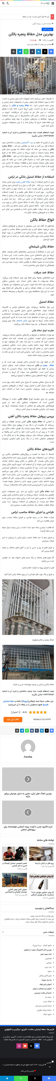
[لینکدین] (38, 51)
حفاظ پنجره (48, 365)
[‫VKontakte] (32, 731)
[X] (44, 51)
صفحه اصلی (47, 23)
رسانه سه (48, 997)
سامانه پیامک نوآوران (44, 1010)
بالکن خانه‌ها (22, 320)
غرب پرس (48, 967)
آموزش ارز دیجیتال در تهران (42, 988)
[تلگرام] (19, 51)
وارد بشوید (34, 916)
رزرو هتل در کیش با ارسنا (44, 863)
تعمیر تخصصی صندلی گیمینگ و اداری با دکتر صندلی (14, 864)
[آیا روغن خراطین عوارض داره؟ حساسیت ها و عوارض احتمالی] (41, 881)
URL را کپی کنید (13, 719)
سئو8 (49, 971)
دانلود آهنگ (47, 1014)
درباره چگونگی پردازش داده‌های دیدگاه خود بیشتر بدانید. (29, 920)
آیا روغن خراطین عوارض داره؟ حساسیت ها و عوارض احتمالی (42, 893)
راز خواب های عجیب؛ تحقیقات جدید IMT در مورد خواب (29, 16)
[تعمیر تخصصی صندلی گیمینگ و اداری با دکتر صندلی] (14, 854)
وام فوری (48, 958)
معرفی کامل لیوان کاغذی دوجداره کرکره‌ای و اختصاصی (16, 890)
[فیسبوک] (51, 51)
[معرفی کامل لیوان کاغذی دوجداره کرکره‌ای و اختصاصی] (14, 880)
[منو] (52, 4)
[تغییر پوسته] (8, 4)
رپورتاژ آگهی (36, 23)
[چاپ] (13, 51)
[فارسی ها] (45, 3)
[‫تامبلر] (32, 51)
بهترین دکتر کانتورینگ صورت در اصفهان (37, 950)
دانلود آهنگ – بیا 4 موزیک (42, 945)
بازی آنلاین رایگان (45, 975)
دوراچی (48, 962)
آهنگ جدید (47, 1001)
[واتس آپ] (26, 51)
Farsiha (28, 757)
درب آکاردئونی (27, 142)
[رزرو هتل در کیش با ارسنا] (41, 854)
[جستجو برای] (3, 4)
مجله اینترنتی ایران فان (43, 1006)
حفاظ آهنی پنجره (23, 182)
